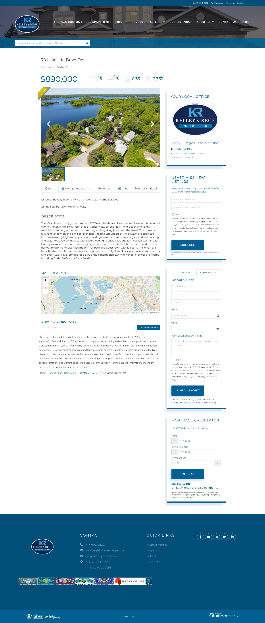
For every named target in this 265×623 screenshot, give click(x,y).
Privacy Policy (185, 402)
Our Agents (189, 157)
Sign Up (240, 3)
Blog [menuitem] (245, 22)
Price (174, 436)
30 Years (191, 428)
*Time (174, 323)
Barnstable (70, 373)
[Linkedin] (232, 537)
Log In (231, 3)
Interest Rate (178, 458)
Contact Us (176, 157)
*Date (174, 310)
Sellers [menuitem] (156, 22)
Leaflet (132, 313)
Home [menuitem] (120, 22)
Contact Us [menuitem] (228, 22)
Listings (52, 373)
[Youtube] (208, 537)
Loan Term (177, 428)
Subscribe (188, 244)
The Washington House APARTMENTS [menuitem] (82, 22)
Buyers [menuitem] (137, 22)
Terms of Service (203, 402)
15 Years (203, 428)
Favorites (218, 3)
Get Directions (148, 327)
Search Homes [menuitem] (157, 544)
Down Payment (179, 447)
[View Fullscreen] (45, 291)
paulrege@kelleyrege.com (105, 550)
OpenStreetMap (144, 313)
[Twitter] (224, 537)
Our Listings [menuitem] (179, 22)
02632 (95, 373)
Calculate (188, 474)
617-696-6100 (201, 3)
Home (42, 373)
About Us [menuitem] (204, 22)
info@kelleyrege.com (101, 556)
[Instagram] (216, 537)
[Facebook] (200, 537)
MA (60, 373)
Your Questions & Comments (186, 336)
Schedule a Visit (208, 272)
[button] (86, 43)
